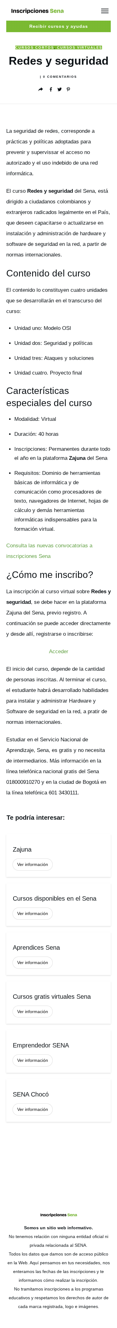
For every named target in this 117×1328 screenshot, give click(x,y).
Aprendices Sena (58, 953)
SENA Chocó (58, 1100)
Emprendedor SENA (58, 1051)
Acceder (58, 651)
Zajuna (58, 855)
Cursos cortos (34, 47)
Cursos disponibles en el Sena (58, 904)
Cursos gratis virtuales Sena (58, 1002)
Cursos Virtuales (79, 47)
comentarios (60, 76)
